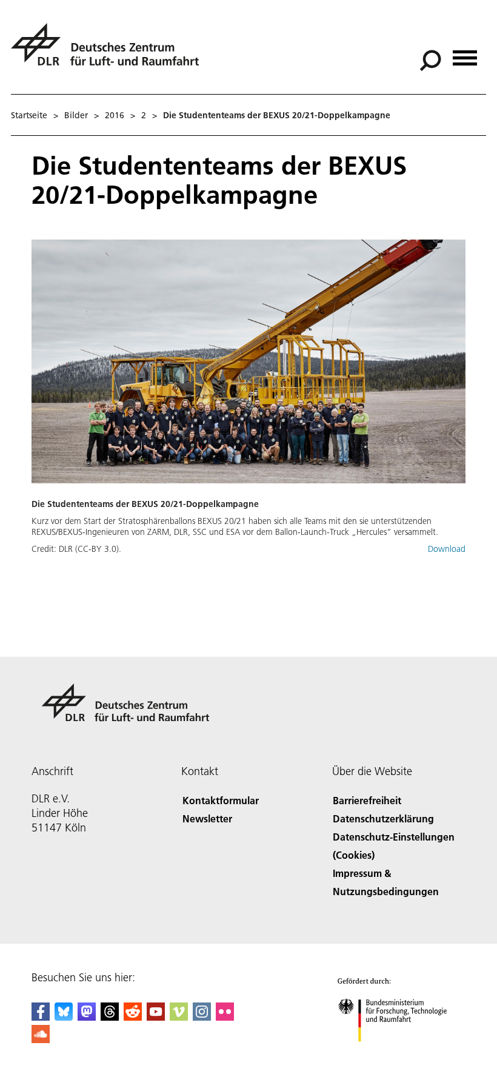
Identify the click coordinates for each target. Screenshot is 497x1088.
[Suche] (431, 59)
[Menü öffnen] (465, 53)
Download (446, 548)
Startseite (29, 115)
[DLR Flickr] (225, 1017)
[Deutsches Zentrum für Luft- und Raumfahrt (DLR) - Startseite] (109, 51)
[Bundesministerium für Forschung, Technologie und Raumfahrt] (399, 1054)
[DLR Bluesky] (64, 1017)
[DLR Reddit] (133, 1017)
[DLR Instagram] (202, 1017)
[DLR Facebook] (41, 1017)
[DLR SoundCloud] (41, 1039)
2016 (114, 115)
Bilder (76, 115)
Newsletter (207, 818)
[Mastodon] (87, 1017)
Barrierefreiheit (367, 800)
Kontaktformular (220, 800)
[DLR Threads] (110, 1017)
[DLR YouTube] (156, 1017)
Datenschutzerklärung (383, 818)
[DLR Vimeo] (179, 1017)
